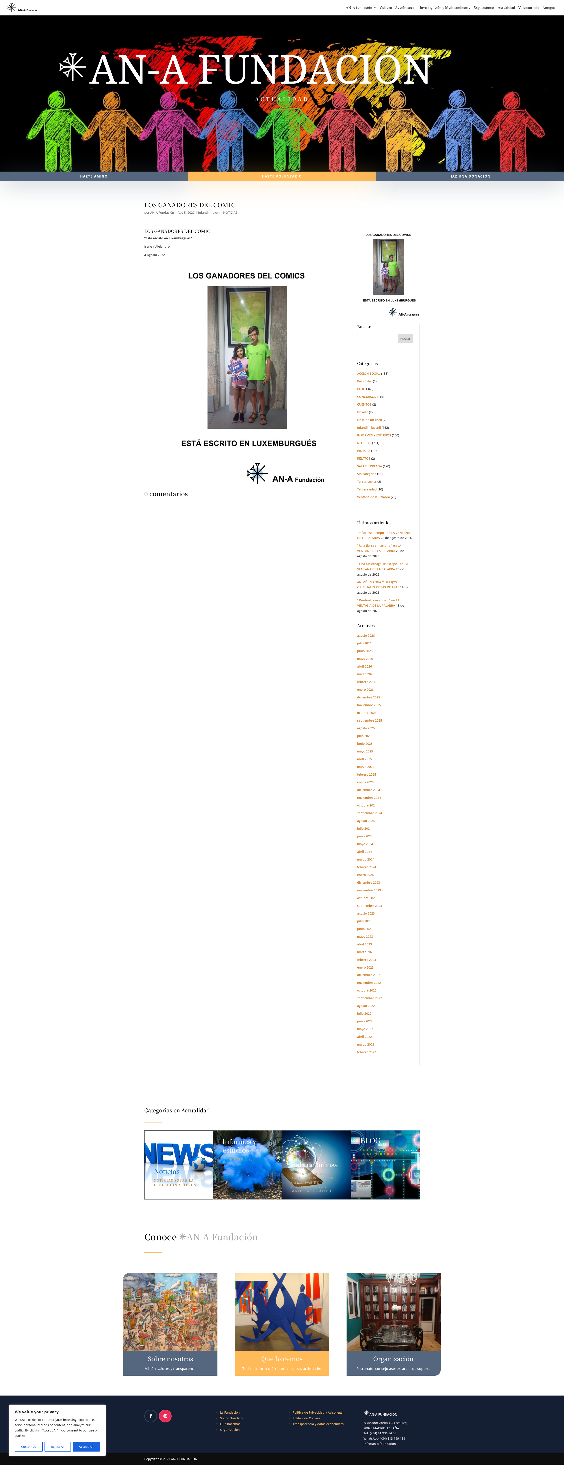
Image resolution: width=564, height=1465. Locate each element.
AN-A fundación (359, 8)
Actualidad (506, 8)
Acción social (406, 8)
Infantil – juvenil (369, 427)
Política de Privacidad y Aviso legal (318, 1412)
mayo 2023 (365, 936)
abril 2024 (364, 851)
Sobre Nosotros (231, 1418)
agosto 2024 (366, 821)
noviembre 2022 (369, 982)
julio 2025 (364, 736)
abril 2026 (364, 666)
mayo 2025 (365, 751)
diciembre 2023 (368, 882)
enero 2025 (365, 782)
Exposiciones (484, 8)
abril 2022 (364, 1037)
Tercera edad (367, 489)
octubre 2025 (367, 713)
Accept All (86, 1446)
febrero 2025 (366, 774)
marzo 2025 (365, 767)
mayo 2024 (365, 844)
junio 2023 (365, 929)
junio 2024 (365, 836)
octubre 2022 (367, 990)
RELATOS (363, 458)
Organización (230, 1430)
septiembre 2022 (369, 998)
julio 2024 (364, 828)
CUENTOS (364, 404)
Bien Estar (364, 381)
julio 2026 (364, 643)
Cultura (386, 8)
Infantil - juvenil (209, 212)
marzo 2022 (365, 1044)
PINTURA (363, 451)
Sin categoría (366, 474)
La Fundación (230, 1412)
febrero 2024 (366, 867)
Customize (29, 1446)
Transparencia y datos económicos (318, 1424)
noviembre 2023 (369, 890)
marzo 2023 (365, 952)
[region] (57, 1430)
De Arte (362, 412)
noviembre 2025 (369, 705)
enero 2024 (365, 875)
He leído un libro (369, 420)
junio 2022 (365, 1021)
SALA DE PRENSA (369, 466)
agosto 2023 (366, 913)
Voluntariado (528, 8)
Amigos (548, 8)
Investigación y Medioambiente (445, 8)
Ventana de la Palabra (373, 497)
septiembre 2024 (369, 813)
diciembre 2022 (368, 975)
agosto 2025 (366, 728)
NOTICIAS (230, 212)
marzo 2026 (365, 674)
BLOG (361, 389)
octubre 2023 (367, 898)
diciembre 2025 (368, 697)
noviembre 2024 (369, 797)
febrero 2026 (366, 682)
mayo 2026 (365, 659)
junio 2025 (365, 743)
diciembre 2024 (368, 790)
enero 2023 (365, 967)
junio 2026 (365, 651)
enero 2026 (365, 689)
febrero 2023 (366, 960)
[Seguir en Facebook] (150, 1416)
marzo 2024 (365, 859)
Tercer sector (367, 481)
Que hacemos (230, 1424)
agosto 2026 (366, 635)
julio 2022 (364, 1013)
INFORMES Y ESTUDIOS (374, 435)
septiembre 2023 (369, 906)
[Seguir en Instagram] (165, 1416)
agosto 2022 (366, 1006)
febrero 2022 (366, 1052)
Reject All (58, 1446)
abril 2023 (364, 944)
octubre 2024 (367, 805)
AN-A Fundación (162, 212)
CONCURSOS (366, 397)
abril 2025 (364, 759)
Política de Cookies (306, 1418)
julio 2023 (364, 921)
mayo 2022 (365, 1029)
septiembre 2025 (369, 720)
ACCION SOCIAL (368, 373)
